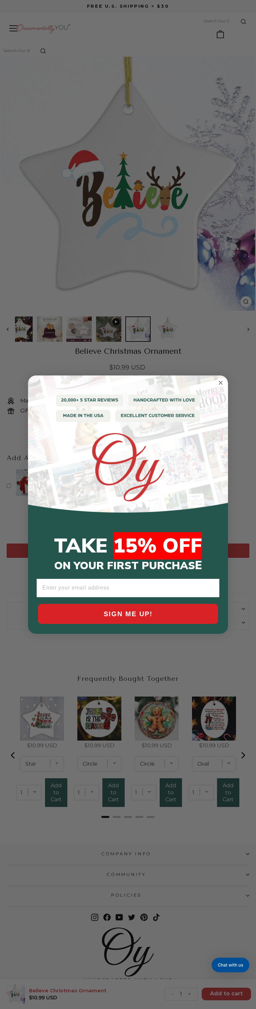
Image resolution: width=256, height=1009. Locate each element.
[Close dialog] (221, 383)
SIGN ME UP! (128, 614)
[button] (230, 965)
